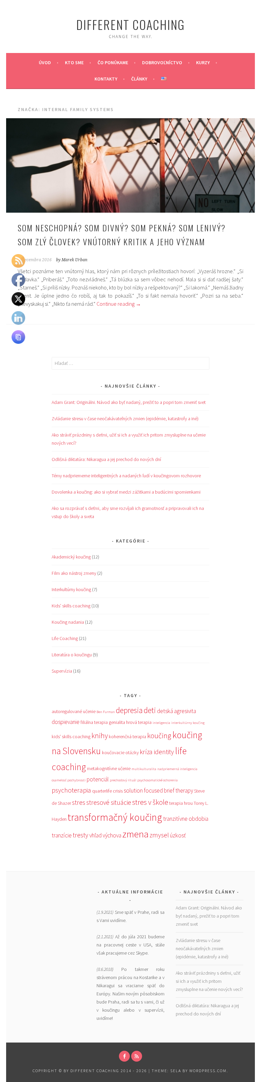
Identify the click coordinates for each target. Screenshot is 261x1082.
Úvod (45, 62)
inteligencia (161, 723)
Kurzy (203, 62)
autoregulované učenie (73, 711)
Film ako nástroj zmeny (74, 573)
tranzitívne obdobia (185, 818)
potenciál (98, 779)
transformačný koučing (115, 817)
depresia (129, 710)
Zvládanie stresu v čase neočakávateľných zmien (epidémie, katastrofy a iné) (125, 418)
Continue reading (119, 303)
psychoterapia (71, 790)
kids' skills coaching (71, 736)
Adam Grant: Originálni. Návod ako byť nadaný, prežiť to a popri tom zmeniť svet (129, 402)
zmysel (159, 835)
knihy (99, 735)
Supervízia (62, 671)
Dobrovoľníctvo (162, 62)
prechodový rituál (123, 780)
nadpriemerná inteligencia (177, 769)
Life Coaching (65, 638)
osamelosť (59, 780)
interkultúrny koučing (188, 723)
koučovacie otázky (120, 752)
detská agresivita (176, 711)
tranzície (62, 835)
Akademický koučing (71, 557)
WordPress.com (208, 1070)
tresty (80, 835)
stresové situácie (108, 802)
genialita (117, 722)
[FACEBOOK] (124, 1056)
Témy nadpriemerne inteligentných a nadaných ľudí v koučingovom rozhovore (126, 476)
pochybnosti (76, 780)
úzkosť (178, 835)
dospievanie (66, 722)
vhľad (95, 835)
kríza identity (157, 752)
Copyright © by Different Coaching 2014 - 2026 (91, 1070)
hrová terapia (139, 722)
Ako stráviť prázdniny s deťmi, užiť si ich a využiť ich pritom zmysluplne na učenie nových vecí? (209, 981)
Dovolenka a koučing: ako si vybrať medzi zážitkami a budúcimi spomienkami (126, 492)
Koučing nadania (68, 622)
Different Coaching (130, 24)
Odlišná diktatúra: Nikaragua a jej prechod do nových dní (106, 459)
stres (78, 802)
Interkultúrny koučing (71, 589)
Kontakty (105, 79)
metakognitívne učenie (108, 768)
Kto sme (74, 62)
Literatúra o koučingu (72, 655)
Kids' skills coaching (71, 606)
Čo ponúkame (113, 62)
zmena (135, 834)
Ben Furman (106, 712)
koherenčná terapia (127, 736)
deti (150, 710)
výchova (112, 835)
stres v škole (150, 802)
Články (139, 79)
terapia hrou (181, 803)
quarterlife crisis (107, 791)
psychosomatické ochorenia (157, 780)
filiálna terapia (94, 722)
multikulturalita (144, 769)
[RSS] (136, 1056)
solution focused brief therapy (158, 790)
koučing (159, 735)
